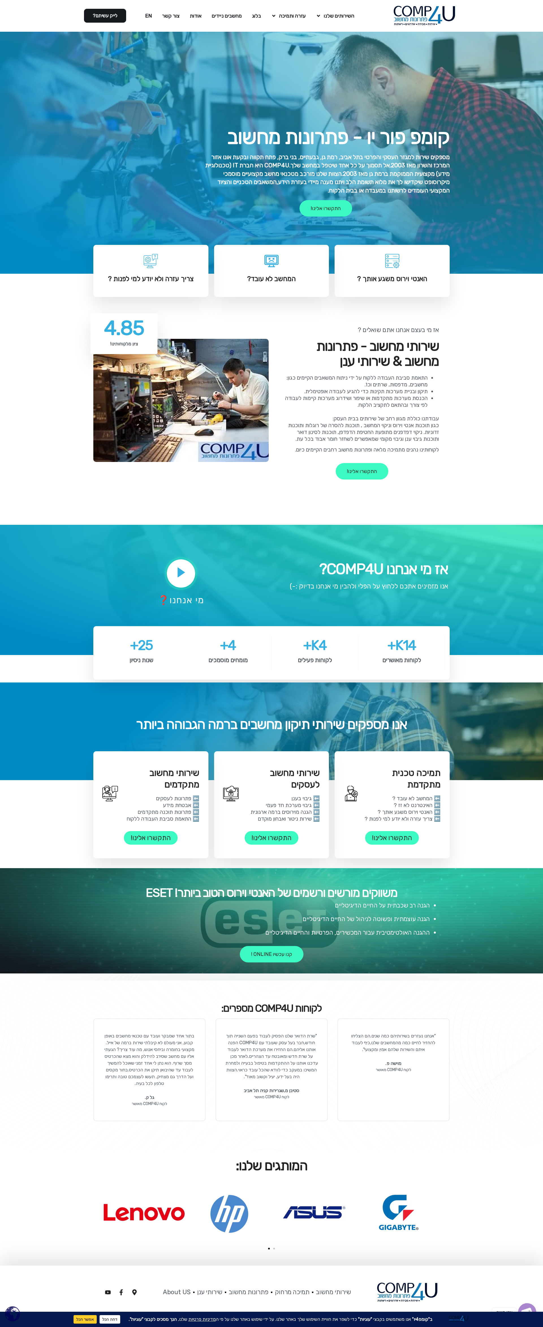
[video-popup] (181, 573)
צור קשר (171, 16)
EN (148, 16)
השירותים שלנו (339, 16)
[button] (269, 1248)
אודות (196, 16)
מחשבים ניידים (227, 16)
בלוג (256, 16)
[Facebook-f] (121, 1292)
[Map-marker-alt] (134, 1292)
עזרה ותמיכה (292, 16)
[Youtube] (108, 1292)
